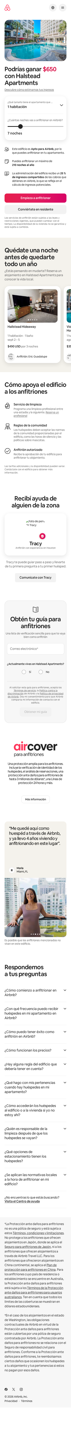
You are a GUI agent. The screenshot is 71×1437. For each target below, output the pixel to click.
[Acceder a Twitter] (13, 1389)
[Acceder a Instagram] (21, 1389)
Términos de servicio (25, 690)
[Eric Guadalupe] (11, 356)
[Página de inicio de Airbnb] (7, 7)
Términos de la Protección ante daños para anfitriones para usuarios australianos (34, 1292)
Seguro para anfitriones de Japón (28, 1247)
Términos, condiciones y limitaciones (38, 1233)
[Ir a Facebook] (6, 1389)
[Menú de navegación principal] (62, 7)
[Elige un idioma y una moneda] (53, 7)
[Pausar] (12, 870)
